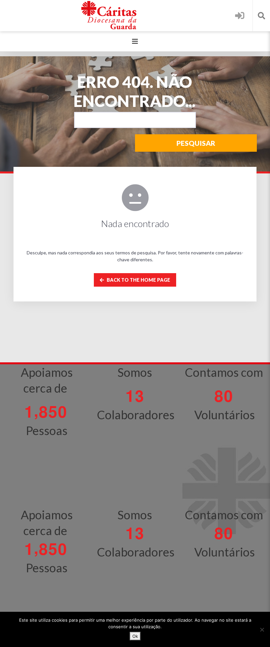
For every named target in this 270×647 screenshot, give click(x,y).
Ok (135, 636)
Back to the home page (138, 280)
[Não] (261, 629)
